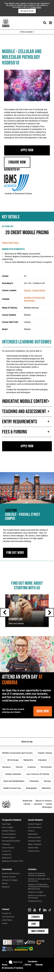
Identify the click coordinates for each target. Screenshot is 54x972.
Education (42, 760)
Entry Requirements (19, 422)
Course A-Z (6, 851)
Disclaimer (32, 961)
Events (4, 923)
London (48, 804)
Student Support (8, 837)
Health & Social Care (12, 788)
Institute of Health (35, 892)
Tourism (19, 767)
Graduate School (35, 901)
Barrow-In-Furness (44, 800)
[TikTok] (49, 910)
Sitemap (39, 964)
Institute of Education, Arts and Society (39, 880)
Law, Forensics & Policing (37, 774)
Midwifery (46, 788)
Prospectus (6, 854)
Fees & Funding (14, 432)
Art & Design (12, 760)
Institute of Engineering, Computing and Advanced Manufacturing (38, 886)
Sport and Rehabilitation (14, 781)
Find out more (15, 553)
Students (35, 916)
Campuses (6, 844)
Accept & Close (27, 11)
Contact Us (6, 913)
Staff (33, 924)
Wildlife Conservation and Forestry (17, 753)
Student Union (34, 851)
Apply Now (27, 150)
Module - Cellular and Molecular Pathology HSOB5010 (21, 57)
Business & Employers (11, 873)
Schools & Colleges (10, 880)
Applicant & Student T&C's (12, 861)
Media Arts (28, 760)
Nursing (47, 781)
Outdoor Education (13, 774)
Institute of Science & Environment (37, 896)
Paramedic (34, 781)
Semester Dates (34, 841)
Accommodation (9, 834)
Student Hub (33, 847)
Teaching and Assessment (24, 412)
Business (6, 767)
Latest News (7, 920)
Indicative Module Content (25, 401)
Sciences (32, 767)
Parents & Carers (9, 877)
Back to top (27, 742)
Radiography (31, 788)
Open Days (6, 824)
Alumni (5, 883)
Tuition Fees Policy (10, 242)
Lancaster (38, 804)
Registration (33, 834)
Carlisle (27, 804)
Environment (46, 767)
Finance (31, 831)
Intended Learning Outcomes (26, 342)
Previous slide (5, 612)
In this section (26, 31)
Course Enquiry (8, 847)
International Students (11, 841)
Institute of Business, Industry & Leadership (36, 874)
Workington (47, 807)
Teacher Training (45, 753)
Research (6, 887)
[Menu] (47, 23)
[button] (15, 962)
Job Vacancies (8, 916)
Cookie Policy (35, 7)
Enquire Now (17, 162)
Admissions (6, 858)
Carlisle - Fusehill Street (34, 290)
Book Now (43, 711)
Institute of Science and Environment (34, 299)
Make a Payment (35, 844)
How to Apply (7, 827)
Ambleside (27, 800)
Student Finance (8, 831)
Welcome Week (34, 837)
